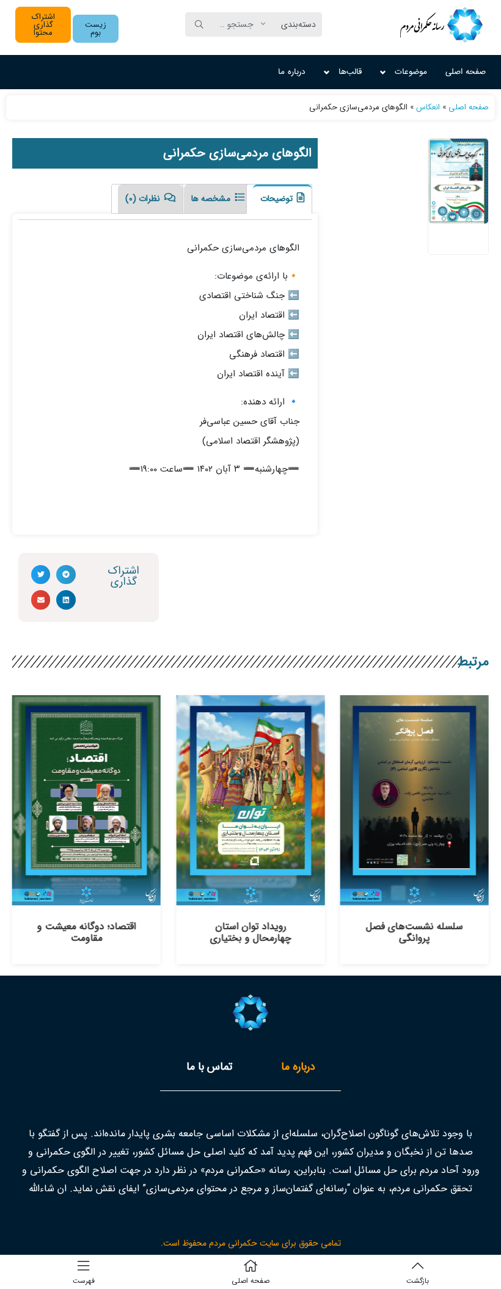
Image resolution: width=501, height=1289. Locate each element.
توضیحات (277, 198)
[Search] (199, 24)
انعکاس (428, 107)
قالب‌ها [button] (350, 72)
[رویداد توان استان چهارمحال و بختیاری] (250, 898)
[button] (96, 29)
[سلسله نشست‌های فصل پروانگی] (414, 898)
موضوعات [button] (411, 72)
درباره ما (291, 72)
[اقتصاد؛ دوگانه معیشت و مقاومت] (86, 898)
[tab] (279, 199)
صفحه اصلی (465, 72)
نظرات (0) (144, 198)
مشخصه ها (212, 198)
